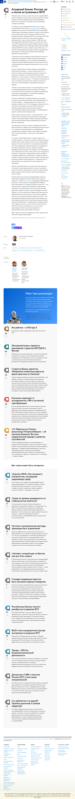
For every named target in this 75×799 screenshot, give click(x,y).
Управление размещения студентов (64, 132)
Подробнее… (49, 319)
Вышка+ (18, 754)
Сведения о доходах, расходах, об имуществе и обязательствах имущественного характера (9, 772)
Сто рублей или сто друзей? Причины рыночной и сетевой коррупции (26, 703)
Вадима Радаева (27, 181)
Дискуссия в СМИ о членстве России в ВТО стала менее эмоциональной (26, 677)
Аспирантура (20, 758)
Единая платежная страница (7, 786)
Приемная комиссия (65, 107)
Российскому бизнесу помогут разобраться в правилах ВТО (26, 608)
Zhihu (64, 67)
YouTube (65, 59)
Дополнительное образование (21, 761)
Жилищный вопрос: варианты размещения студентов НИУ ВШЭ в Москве (29, 348)
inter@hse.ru (64, 146)
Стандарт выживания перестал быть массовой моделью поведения (29, 580)
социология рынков (39, 250)
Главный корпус (64, 74)
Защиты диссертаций (35, 755)
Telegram (65, 61)
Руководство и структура (9, 748)
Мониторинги (34, 752)
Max (64, 69)
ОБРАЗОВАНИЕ (21, 744)
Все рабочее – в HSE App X (24, 327)
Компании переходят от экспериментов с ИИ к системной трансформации (28, 400)
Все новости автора (22, 238)
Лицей (18, 746)
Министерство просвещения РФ (62, 750)
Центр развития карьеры (22, 763)
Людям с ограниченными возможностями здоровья (9, 783)
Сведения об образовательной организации (7, 779)
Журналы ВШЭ (47, 757)
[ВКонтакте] (12, 224)
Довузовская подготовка (22, 748)
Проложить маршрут (66, 162)
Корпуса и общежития (8, 757)
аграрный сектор (16, 250)
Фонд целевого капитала (9, 764)
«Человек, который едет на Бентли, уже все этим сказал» (28, 554)
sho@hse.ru (63, 137)
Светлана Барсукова (34, 28)
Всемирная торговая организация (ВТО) (27, 250)
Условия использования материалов (64, 176)
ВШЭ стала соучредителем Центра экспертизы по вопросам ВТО (28, 631)
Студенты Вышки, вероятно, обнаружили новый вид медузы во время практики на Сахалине (28, 371)
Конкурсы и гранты (35, 759)
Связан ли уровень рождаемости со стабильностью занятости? (29, 499)
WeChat (65, 63)
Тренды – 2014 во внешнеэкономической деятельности (23, 653)
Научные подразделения (36, 746)
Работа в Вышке (7, 789)
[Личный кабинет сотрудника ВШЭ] (70, 1)
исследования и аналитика (25, 247)
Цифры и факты (7, 746)
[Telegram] (14, 224)
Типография (47, 754)
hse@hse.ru (63, 104)
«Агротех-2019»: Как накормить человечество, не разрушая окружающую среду (27, 476)
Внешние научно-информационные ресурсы (35, 763)
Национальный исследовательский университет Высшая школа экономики (19, 739)
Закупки (5, 759)
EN (63, 1)
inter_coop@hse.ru (65, 158)
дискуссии (15, 247)
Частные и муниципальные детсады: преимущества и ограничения (29, 527)
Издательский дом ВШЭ (49, 748)
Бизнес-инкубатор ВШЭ (22, 765)
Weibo (64, 65)
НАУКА (33, 744)
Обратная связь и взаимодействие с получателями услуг (21, 772)
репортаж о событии (37, 247)
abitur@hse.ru (64, 116)
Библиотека (46, 746)
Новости (38, 739)
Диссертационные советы (36, 754)
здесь (14, 794)
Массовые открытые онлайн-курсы (62, 754)
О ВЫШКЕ (6, 744)
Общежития (64, 128)
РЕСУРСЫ (47, 744)
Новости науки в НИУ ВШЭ (47, 739)
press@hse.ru (64, 170)
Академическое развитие (36, 757)
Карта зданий (64, 161)
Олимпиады (19, 750)
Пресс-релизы (64, 172)
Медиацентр (47, 755)
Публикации (47, 759)
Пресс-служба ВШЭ (66, 165)
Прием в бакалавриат (21, 752)
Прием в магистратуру (22, 756)
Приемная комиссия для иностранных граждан (65, 141)
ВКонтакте (65, 57)
